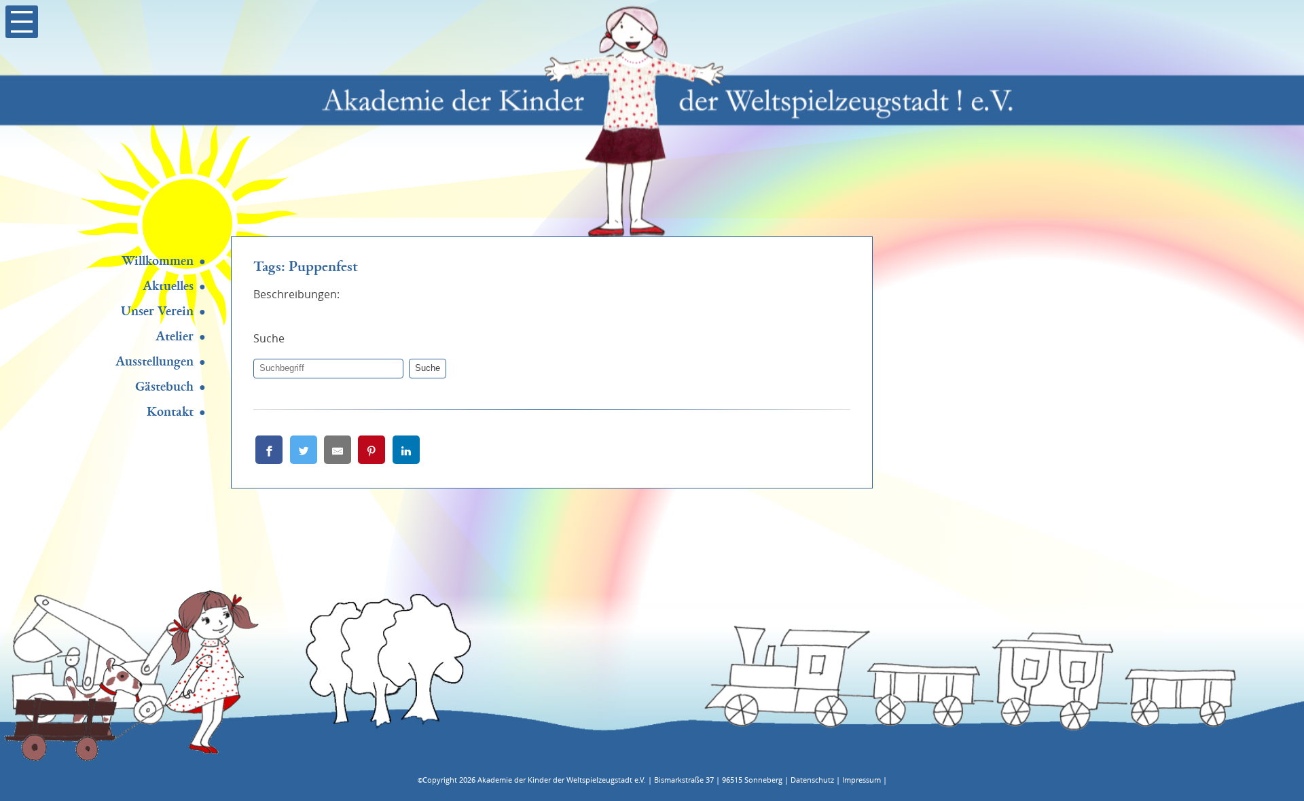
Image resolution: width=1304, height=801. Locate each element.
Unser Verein (157, 311)
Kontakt (170, 412)
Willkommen (158, 261)
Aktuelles (168, 286)
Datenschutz (812, 780)
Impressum (861, 780)
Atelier (175, 336)
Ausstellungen (154, 361)
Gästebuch (164, 386)
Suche (427, 368)
